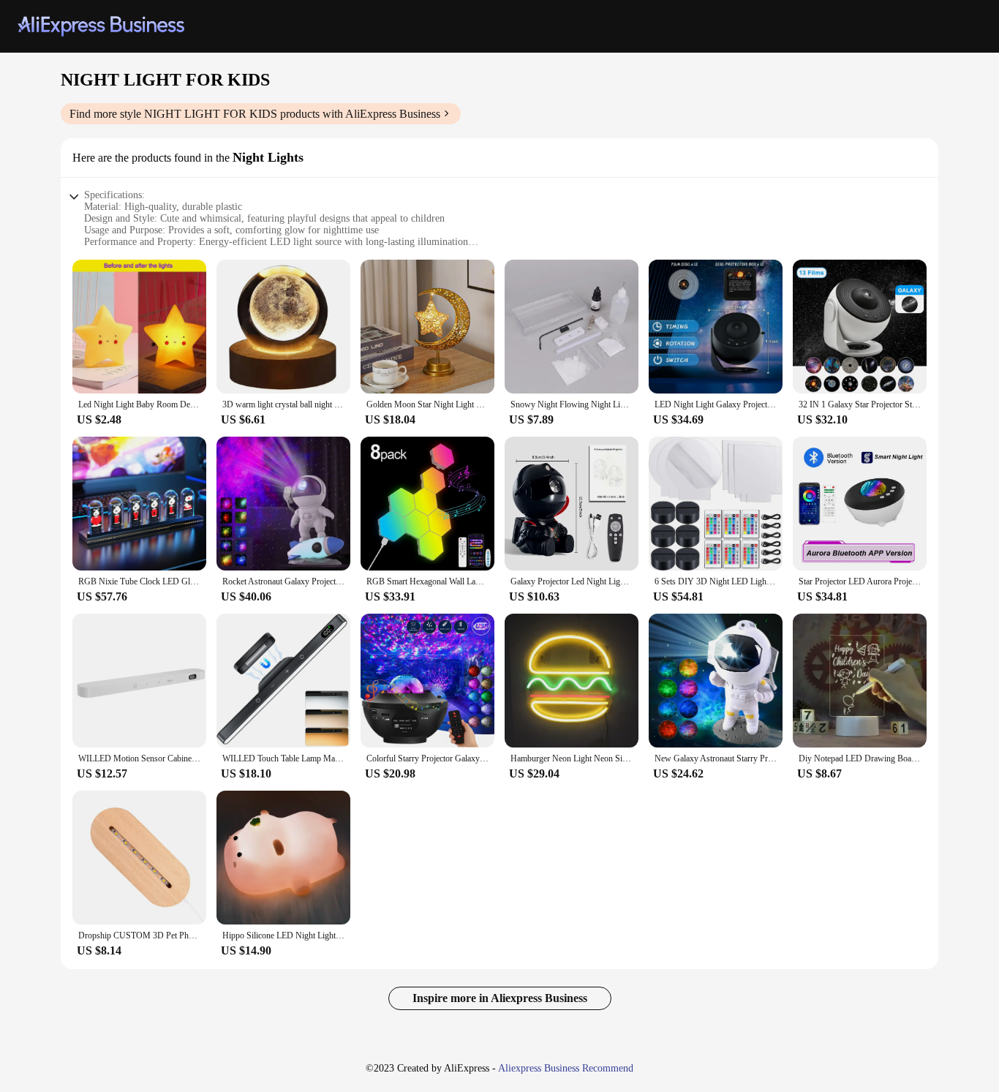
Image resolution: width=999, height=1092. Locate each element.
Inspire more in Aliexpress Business (499, 998)
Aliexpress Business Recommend (565, 1068)
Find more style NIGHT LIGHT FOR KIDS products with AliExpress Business (254, 114)
